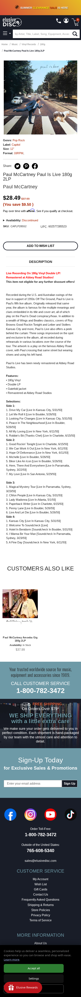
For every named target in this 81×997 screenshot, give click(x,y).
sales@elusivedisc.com (40, 860)
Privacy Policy (40, 915)
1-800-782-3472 (40, 691)
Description (40, 262)
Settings (34, 978)
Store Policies (40, 910)
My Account (40, 879)
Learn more (11, 959)
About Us (40, 943)
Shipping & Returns (41, 905)
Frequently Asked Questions (40, 899)
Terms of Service (40, 920)
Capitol (16, 144)
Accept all (34, 968)
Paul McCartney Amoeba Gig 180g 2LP (20, 639)
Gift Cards (40, 889)
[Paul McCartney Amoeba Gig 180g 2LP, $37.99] (20, 607)
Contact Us (40, 894)
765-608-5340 (40, 850)
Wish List (40, 884)
